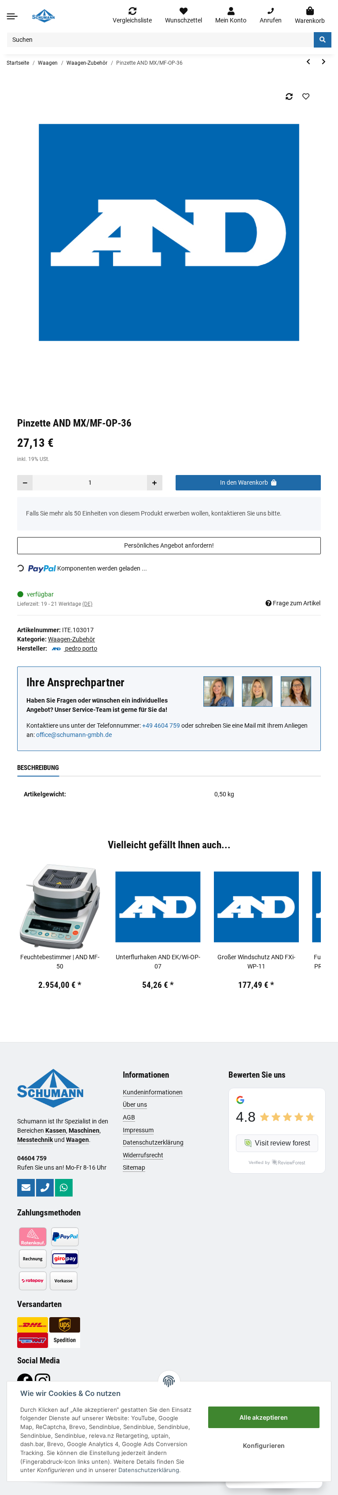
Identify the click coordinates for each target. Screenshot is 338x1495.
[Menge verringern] (25, 482)
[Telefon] (45, 1188)
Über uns (135, 1104)
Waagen (77, 1139)
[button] (231, 16)
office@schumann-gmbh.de (74, 734)
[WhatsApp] (64, 1188)
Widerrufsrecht (143, 1155)
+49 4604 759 (161, 725)
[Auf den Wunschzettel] (305, 96)
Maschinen (84, 1130)
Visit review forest (282, 1143)
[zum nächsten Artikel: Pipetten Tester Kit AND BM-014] (323, 62)
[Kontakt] (26, 1188)
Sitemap (134, 1167)
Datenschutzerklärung (153, 1142)
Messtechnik (35, 1139)
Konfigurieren (264, 1445)
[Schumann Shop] (43, 15)
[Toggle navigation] (12, 16)
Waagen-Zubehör (71, 639)
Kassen (55, 1130)
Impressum (138, 1130)
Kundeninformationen (153, 1092)
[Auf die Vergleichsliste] (289, 96)
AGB (129, 1117)
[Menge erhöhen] (154, 482)
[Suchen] (322, 40)
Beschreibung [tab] (38, 768)
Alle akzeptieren (263, 1417)
